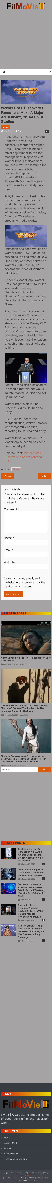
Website (9, 562)
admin (21, 131)
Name (9, 538)
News (5, 127)
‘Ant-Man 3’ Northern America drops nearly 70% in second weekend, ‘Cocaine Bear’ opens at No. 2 (31, 890)
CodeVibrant (26, 1175)
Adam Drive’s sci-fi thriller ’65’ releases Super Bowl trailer (26, 659)
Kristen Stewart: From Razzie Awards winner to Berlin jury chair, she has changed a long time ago (31, 931)
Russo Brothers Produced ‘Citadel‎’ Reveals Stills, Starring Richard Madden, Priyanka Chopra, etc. (30, 911)
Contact (8, 1148)
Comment (11, 509)
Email (8, 550)
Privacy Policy (11, 1153)
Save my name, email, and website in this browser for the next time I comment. (24, 582)
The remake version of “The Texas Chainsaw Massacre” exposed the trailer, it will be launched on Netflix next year (25, 708)
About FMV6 (10, 1143)
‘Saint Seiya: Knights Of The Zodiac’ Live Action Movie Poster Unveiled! (31, 872)
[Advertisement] (26, 39)
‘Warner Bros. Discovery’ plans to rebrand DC (23, 457)
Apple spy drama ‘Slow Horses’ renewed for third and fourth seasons (9, 476)
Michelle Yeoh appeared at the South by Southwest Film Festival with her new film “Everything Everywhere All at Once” (23, 759)
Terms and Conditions (15, 1159)
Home (7, 1137)
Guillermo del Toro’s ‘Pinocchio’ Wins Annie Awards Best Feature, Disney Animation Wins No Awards (30, 855)
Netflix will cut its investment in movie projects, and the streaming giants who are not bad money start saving (46, 476)
